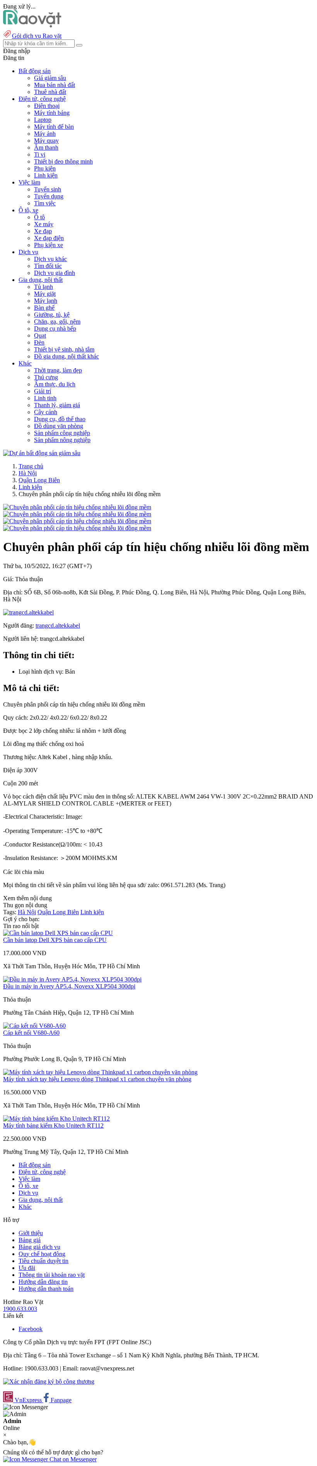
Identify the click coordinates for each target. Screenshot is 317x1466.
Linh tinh (45, 398)
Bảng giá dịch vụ (39, 1247)
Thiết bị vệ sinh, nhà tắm (64, 349)
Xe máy (43, 224)
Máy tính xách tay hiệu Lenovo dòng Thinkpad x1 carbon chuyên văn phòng (97, 1079)
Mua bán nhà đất (54, 85)
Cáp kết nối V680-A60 (31, 1032)
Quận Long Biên (39, 480)
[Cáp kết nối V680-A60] (34, 1025)
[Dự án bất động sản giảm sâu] (41, 453)
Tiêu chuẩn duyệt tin (43, 1261)
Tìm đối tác (48, 266)
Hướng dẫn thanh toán (46, 1288)
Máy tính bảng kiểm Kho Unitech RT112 (53, 1125)
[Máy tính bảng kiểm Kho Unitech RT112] (56, 1118)
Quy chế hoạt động (42, 1254)
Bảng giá (30, 1240)
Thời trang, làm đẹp (58, 370)
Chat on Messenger (72, 1459)
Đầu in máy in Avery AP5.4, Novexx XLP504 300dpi (69, 986)
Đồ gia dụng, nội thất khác (66, 356)
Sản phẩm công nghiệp (62, 433)
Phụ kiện (45, 168)
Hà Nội (28, 473)
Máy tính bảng (52, 112)
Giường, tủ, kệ (52, 314)
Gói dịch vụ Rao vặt (36, 35)
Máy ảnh (45, 133)
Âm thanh (46, 147)
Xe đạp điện (49, 238)
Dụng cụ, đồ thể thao (59, 419)
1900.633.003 (20, 1309)
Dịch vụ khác (50, 259)
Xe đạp (43, 231)
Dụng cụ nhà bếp (55, 328)
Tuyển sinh (47, 189)
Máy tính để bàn (54, 126)
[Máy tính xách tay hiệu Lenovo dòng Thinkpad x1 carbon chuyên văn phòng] (100, 1072)
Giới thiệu (31, 1233)
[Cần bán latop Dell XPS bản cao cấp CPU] (58, 933)
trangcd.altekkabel (58, 625)
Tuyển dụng (48, 196)
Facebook (31, 1329)
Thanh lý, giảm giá (57, 405)
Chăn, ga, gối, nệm (57, 321)
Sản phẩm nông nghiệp (62, 440)
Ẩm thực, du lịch (54, 384)
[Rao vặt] (32, 25)
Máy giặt (45, 293)
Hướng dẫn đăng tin (43, 1281)
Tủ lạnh (43, 286)
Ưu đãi (27, 1268)
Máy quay (46, 140)
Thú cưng (46, 377)
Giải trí (42, 391)
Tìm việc (45, 203)
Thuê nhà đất (50, 92)
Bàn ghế (44, 307)
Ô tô (39, 217)
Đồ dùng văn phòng (58, 426)
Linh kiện (46, 175)
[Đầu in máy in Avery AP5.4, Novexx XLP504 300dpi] (72, 979)
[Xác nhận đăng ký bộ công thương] (48, 1381)
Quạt (40, 335)
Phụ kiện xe (48, 245)
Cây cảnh (45, 412)
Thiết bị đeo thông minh (63, 161)
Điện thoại (47, 105)
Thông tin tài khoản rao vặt (52, 1274)
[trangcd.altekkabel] (28, 612)
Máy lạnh (45, 300)
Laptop (42, 119)
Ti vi (39, 154)
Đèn (39, 342)
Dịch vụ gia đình (54, 273)
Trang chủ (31, 466)
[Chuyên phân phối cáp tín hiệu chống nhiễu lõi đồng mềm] (77, 507)
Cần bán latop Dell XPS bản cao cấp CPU (55, 940)
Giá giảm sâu (50, 78)
